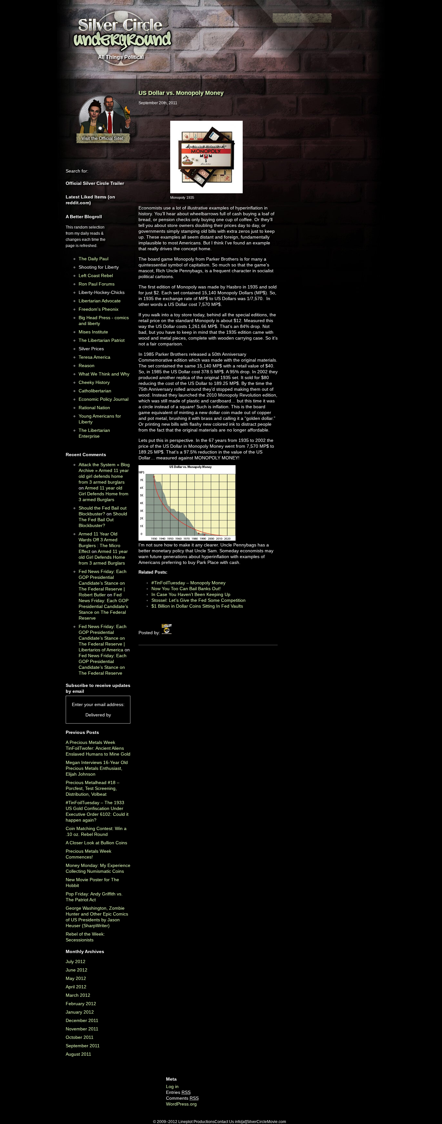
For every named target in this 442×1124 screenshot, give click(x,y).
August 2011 (78, 1054)
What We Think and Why (104, 374)
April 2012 (76, 986)
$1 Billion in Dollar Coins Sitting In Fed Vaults (197, 606)
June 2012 (76, 969)
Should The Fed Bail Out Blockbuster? (103, 519)
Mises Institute (93, 331)
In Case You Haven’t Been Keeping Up (190, 594)
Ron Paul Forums (97, 284)
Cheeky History (94, 382)
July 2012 (75, 961)
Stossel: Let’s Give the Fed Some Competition (198, 600)
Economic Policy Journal (103, 399)
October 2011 (80, 1037)
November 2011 (82, 1028)
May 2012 (76, 978)
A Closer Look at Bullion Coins (96, 842)
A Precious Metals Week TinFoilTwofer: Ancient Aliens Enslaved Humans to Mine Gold (98, 748)
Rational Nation (94, 407)
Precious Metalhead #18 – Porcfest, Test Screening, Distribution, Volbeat (92, 788)
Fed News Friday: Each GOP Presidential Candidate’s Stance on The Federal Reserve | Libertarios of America (103, 638)
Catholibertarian (95, 390)
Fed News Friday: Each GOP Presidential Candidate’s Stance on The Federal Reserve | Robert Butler (103, 583)
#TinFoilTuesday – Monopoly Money (188, 582)
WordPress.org (181, 1104)
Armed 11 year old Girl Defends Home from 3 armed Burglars (103, 493)
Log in (172, 1086)
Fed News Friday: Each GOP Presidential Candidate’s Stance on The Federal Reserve (103, 606)
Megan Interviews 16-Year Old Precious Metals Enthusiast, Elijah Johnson (97, 768)
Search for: (77, 171)
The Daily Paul (93, 258)
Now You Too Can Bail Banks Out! (186, 588)
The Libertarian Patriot (102, 340)
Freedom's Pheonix (98, 309)
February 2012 (81, 1003)
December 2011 (82, 1020)
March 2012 (78, 995)
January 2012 (80, 1012)
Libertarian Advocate (100, 300)
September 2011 (83, 1045)
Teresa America (94, 357)
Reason (86, 365)
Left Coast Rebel (96, 275)
